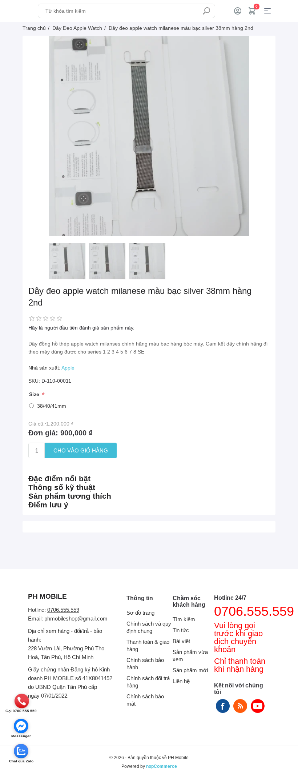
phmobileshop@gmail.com (76, 618)
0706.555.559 (63, 610)
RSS (240, 706)
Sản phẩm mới (190, 670)
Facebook (223, 706)
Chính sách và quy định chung (148, 627)
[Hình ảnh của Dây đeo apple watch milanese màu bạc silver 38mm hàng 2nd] (67, 261)
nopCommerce (161, 766)
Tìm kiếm (206, 11)
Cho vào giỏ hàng (80, 450)
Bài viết (181, 641)
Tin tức (181, 630)
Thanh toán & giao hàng (147, 645)
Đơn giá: (43, 433)
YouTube (258, 706)
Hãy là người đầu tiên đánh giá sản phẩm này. (81, 328)
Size (35, 395)
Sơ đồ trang (140, 613)
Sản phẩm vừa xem (190, 655)
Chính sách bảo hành (145, 663)
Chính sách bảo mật (145, 700)
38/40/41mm (51, 406)
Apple (67, 368)
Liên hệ (181, 681)
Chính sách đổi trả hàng (148, 682)
